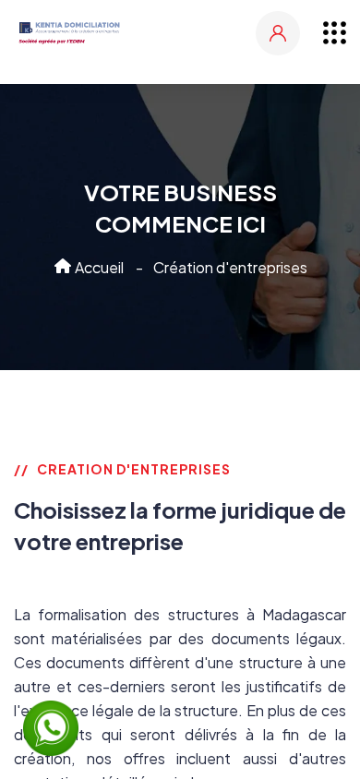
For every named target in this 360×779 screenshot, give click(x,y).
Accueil (98, 267)
